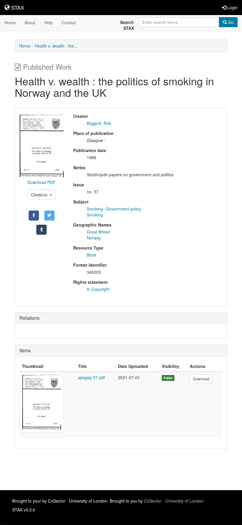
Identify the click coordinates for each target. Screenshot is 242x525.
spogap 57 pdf (91, 377)
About (29, 22)
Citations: (40, 195)
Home (10, 22)
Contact (69, 22)
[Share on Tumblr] (41, 230)
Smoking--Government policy (114, 209)
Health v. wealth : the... (56, 46)
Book (91, 255)
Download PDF (41, 182)
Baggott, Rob (99, 123)
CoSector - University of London (174, 501)
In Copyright (98, 289)
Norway (94, 238)
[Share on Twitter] (49, 216)
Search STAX (127, 25)
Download (201, 378)
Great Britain (98, 232)
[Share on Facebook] (34, 216)
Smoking (95, 215)
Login (232, 7)
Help (48, 22)
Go (230, 22)
